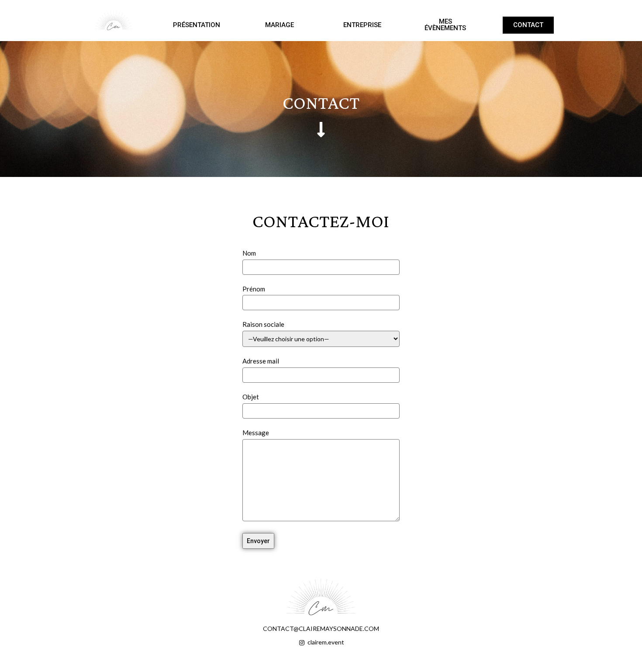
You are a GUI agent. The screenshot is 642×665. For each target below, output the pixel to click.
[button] (196, 25)
